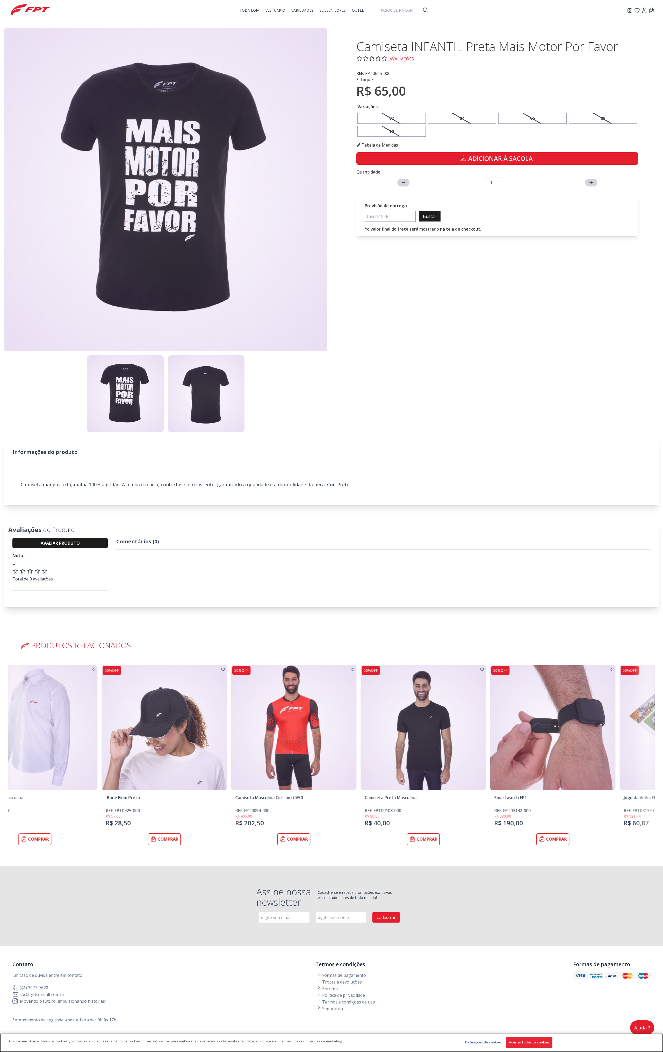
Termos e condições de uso (348, 1002)
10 (391, 131)
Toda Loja (249, 10)
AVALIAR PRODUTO (60, 543)
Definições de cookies (483, 1042)
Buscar (429, 216)
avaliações (402, 59)
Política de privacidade (343, 995)
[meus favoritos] (630, 11)
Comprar (76, 839)
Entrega (329, 989)
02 (391, 118)
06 (532, 118)
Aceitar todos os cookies (529, 1042)
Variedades (302, 10)
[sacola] (651, 11)
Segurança (332, 1009)
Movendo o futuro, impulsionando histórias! (63, 1001)
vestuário (275, 10)
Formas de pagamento (343, 975)
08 (603, 118)
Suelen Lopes (333, 10)
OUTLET (359, 10)
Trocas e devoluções (341, 982)
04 (462, 118)
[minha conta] (644, 11)
